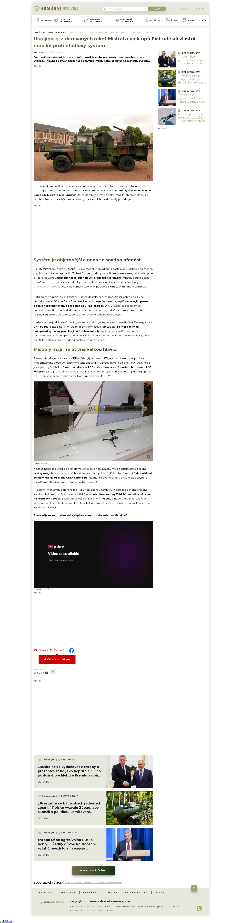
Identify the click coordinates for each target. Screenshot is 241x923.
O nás (160, 892)
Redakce (68, 892)
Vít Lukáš (39, 52)
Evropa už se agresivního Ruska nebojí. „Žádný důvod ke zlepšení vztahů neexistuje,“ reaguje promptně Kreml (191, 103)
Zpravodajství (196, 20)
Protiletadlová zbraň (76, 883)
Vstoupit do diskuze (58, 659)
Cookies (110, 892)
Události (156, 20)
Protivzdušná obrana (99, 883)
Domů (37, 32)
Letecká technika (66, 20)
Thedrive (48, 589)
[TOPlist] (6, 921)
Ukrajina (116, 883)
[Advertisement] (93, 90)
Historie (46, 20)
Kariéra (90, 892)
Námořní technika (96, 20)
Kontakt (47, 892)
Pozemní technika (126, 20)
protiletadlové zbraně (47, 286)
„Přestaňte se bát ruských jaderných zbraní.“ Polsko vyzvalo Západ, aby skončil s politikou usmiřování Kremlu (192, 84)
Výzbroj (175, 20)
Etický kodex (136, 892)
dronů (57, 473)
